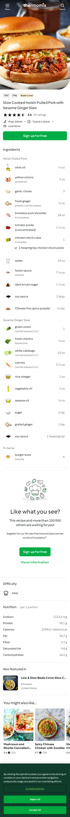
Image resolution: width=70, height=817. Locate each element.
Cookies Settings (35, 788)
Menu (7, 9)
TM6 (15, 95)
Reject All (35, 799)
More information (35, 562)
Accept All (35, 810)
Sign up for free (35, 136)
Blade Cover (27, 95)
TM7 (6, 95)
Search (63, 9)
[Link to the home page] (35, 6)
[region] (35, 790)
